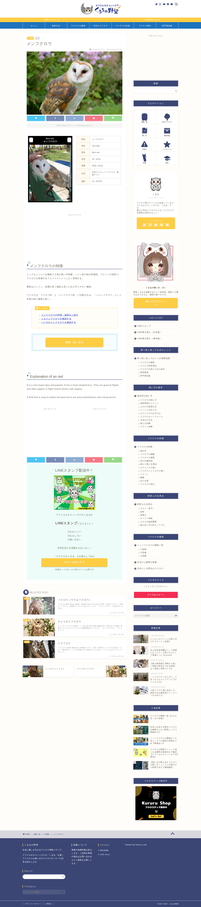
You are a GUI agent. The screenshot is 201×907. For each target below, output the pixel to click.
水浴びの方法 (146, 420)
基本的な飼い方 (144, 396)
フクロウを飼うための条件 (152, 369)
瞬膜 (142, 477)
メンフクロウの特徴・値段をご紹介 (59, 315)
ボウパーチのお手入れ (150, 413)
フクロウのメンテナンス (151, 417)
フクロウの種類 (78, 26)
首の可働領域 (146, 461)
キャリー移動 (146, 518)
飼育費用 (144, 372)
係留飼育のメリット (149, 403)
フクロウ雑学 (145, 26)
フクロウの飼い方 (148, 400)
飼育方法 (56, 26)
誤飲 (142, 512)
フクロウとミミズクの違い (152, 471)
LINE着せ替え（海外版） (149, 338)
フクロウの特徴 (123, 26)
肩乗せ (143, 515)
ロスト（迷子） (147, 508)
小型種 (143, 549)
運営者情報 (104, 850)
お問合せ (48, 904)
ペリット (144, 474)
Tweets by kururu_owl (136, 845)
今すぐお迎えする (74, 562)
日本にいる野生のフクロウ (150, 568)
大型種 (143, 556)
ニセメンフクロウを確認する (56, 318)
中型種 (30, 38)
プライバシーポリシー (33, 904)
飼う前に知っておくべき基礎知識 (153, 358)
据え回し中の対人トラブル (152, 525)
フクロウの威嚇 (147, 454)
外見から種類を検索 (147, 562)
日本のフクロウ (100, 26)
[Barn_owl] (50, 204)
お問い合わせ (105, 854)
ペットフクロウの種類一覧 (150, 545)
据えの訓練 (145, 423)
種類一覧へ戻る (74, 342)
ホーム (34, 26)
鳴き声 (143, 451)
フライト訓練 (146, 427)
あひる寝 (144, 481)
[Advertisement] (74, 236)
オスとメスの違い (148, 468)
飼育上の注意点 (144, 504)
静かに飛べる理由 (148, 464)
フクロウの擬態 (147, 458)
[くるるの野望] (100, 14)
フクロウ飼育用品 (148, 366)
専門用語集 (167, 26)
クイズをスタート (156, 594)
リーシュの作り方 (148, 410)
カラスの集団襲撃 (148, 522)
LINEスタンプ (144, 326)
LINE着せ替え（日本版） (149, 332)
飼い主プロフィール (156, 303)
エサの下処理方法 (148, 407)
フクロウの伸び (147, 484)
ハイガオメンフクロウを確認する (58, 322)
